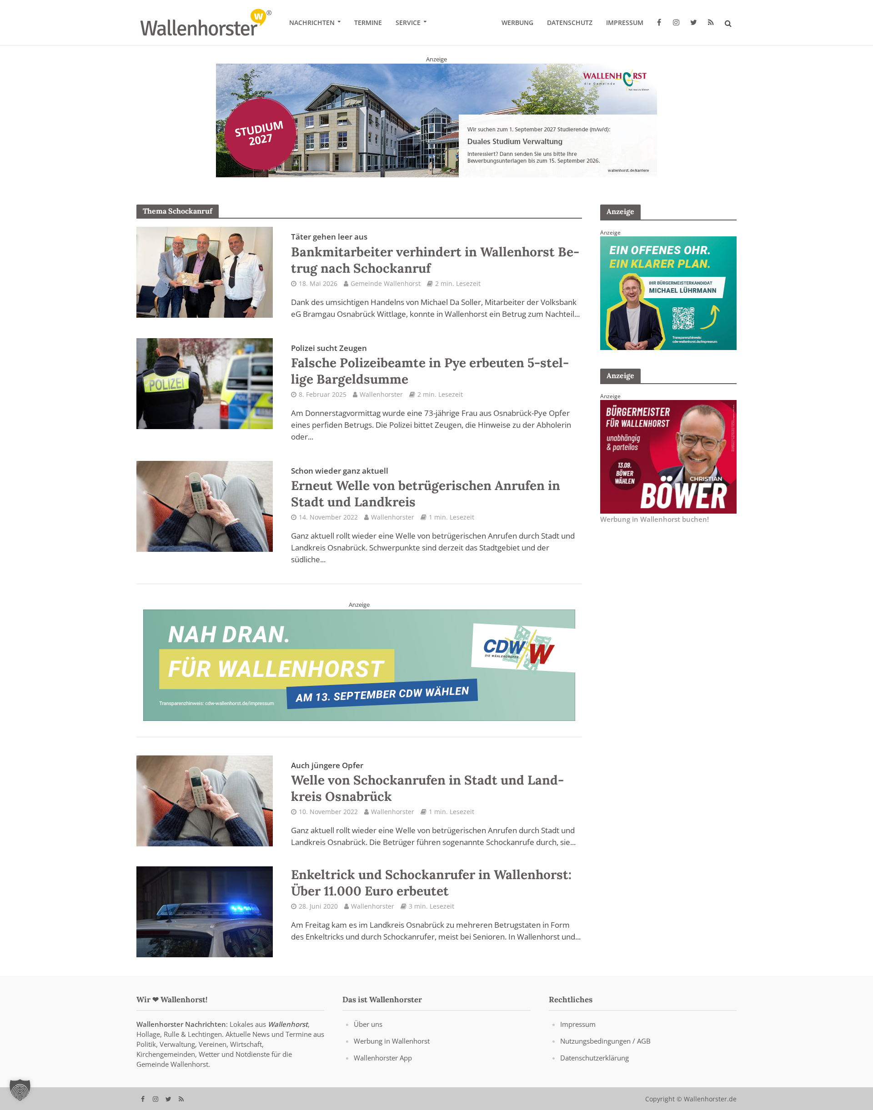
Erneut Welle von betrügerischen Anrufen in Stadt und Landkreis (425, 497)
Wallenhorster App (383, 1066)
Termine (368, 22)
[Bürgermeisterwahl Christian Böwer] (668, 465)
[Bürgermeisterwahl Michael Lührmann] (668, 301)
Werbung (517, 22)
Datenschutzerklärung (594, 1066)
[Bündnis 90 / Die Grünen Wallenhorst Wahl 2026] (436, 125)
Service (408, 22)
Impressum (624, 22)
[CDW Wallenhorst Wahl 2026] (359, 674)
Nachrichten (312, 22)
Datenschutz (569, 22)
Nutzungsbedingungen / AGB (605, 1050)
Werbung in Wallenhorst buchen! (654, 528)
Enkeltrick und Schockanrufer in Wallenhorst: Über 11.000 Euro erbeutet (431, 891)
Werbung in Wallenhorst (392, 1050)
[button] (20, 1090)
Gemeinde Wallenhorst (386, 292)
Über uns (368, 1033)
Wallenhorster (381, 403)
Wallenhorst (288, 1033)
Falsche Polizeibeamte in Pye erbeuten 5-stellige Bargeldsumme (430, 374)
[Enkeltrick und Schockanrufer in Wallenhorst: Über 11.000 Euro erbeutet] (204, 920)
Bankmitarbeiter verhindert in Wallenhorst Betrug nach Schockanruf (435, 262)
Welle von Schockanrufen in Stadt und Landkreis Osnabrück (427, 791)
